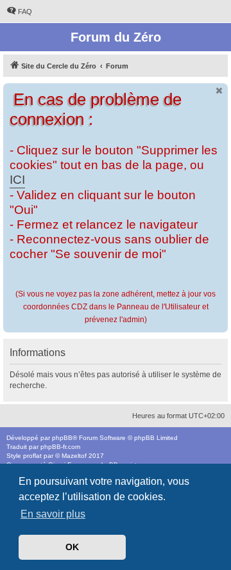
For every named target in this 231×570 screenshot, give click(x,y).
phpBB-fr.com (60, 446)
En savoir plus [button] (53, 514)
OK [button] (72, 547)
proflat (32, 455)
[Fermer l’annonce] (219, 90)
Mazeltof (74, 455)
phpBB (62, 437)
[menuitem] (19, 11)
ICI (17, 179)
